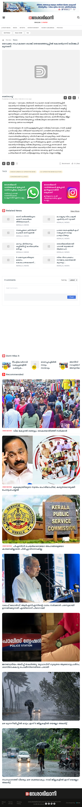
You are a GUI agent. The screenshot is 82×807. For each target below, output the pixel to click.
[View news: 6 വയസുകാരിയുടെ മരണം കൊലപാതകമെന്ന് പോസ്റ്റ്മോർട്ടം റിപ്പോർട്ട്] (8, 260)
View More (74, 211)
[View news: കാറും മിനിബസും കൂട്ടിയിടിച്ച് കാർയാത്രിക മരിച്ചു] (8, 246)
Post (72, 297)
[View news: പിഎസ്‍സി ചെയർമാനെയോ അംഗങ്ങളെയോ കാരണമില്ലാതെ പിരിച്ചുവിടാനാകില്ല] (41, 519)
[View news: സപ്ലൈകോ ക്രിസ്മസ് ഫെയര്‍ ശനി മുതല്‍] (8, 232)
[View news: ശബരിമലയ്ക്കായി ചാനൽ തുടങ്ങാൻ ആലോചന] (49, 246)
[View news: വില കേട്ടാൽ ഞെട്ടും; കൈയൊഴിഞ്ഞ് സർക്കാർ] (41, 403)
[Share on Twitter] (69, 97)
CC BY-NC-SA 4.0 (38, 804)
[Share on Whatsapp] (74, 97)
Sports (22, 27)
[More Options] (78, 97)
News (15, 27)
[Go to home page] (41, 17)
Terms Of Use (10, 802)
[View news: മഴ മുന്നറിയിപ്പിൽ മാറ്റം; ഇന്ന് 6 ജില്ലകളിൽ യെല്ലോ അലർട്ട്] (41, 696)
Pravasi (60, 27)
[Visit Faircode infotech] (78, 802)
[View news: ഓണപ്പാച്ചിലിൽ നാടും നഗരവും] (35, 364)
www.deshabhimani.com (36, 801)
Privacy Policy (19, 802)
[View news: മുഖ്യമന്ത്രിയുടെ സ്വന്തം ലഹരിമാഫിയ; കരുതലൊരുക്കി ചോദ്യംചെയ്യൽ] (41, 460)
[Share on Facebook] (65, 97)
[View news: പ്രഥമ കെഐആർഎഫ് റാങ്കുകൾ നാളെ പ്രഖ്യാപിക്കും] (49, 232)
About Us (4, 802)
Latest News (5, 27)
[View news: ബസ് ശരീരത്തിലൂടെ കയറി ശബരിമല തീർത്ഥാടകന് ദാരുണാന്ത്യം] (8, 219)
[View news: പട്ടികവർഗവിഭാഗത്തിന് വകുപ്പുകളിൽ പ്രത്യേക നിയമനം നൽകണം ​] (6, 364)
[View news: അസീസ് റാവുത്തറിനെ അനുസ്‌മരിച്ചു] (63, 364)
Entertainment (33, 27)
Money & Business (47, 27)
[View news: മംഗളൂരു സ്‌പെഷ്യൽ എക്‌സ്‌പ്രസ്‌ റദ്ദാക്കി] (49, 219)
